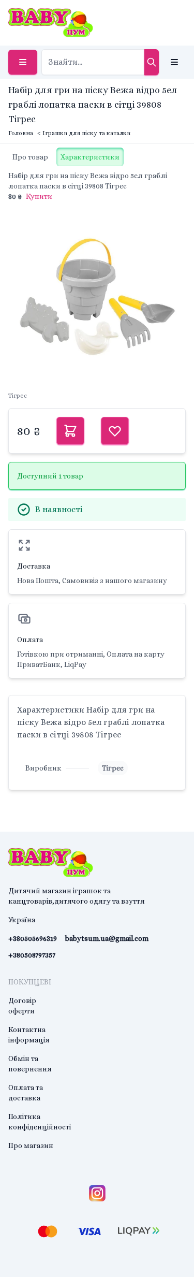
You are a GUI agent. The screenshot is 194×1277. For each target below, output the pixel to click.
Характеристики (90, 157)
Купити (39, 196)
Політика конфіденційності (39, 1121)
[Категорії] (22, 62)
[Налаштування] (174, 62)
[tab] (30, 157)
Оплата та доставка (25, 1092)
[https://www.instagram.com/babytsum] (97, 1193)
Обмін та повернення (30, 1063)
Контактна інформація (29, 1034)
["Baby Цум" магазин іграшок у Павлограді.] (50, 22)
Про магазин (30, 1145)
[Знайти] (151, 62)
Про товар (30, 157)
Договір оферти (22, 1005)
